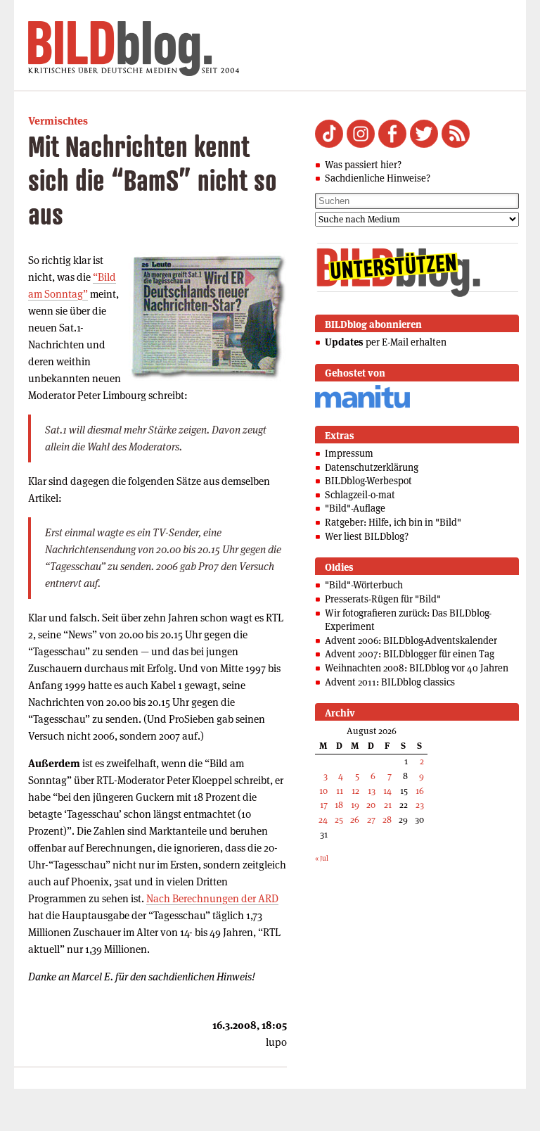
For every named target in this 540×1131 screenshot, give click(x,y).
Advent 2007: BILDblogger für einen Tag (409, 653)
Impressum (349, 453)
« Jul (321, 858)
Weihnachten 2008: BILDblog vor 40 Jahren (416, 668)
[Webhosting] (362, 405)
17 (324, 805)
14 (387, 791)
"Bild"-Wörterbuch (364, 585)
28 (387, 820)
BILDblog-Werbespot (368, 480)
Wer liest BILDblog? (367, 536)
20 (370, 805)
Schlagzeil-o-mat (360, 494)
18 (339, 805)
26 (354, 820)
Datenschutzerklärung (371, 467)
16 (420, 791)
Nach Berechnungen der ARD (212, 898)
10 (323, 791)
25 (339, 820)
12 (355, 791)
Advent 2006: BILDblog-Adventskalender (411, 640)
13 (371, 791)
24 (323, 820)
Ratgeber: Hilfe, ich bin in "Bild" (393, 522)
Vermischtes (58, 120)
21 (388, 805)
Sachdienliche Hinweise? (377, 178)
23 (420, 805)
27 (371, 820)
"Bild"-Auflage (355, 508)
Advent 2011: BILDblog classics (390, 682)
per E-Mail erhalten (385, 342)
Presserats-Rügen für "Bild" (383, 599)
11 (339, 791)
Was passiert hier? (363, 164)
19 (355, 805)
